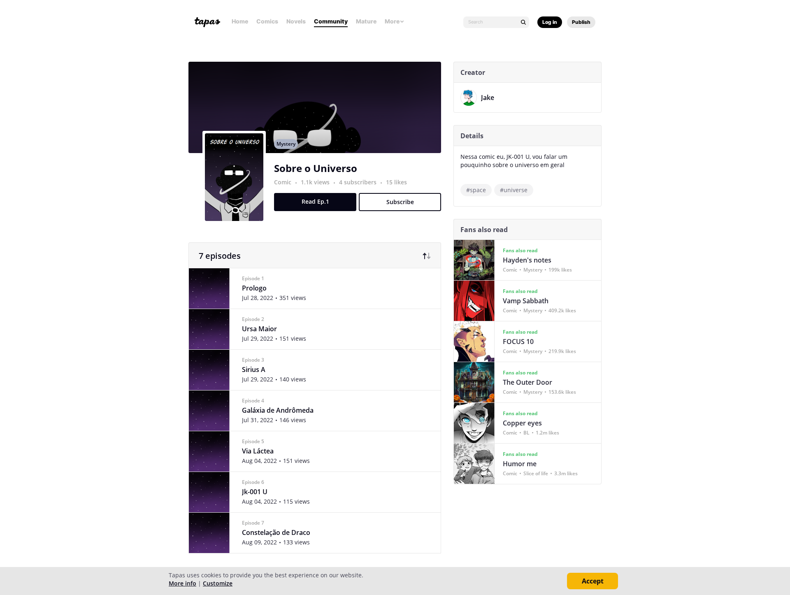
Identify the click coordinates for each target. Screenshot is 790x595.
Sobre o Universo (315, 168)
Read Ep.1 (315, 201)
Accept (593, 581)
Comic (282, 182)
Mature (366, 21)
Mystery (285, 143)
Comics (267, 21)
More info (182, 583)
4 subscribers (358, 182)
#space (476, 190)
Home (240, 21)
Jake (487, 97)
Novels (296, 21)
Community (331, 21)
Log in (549, 22)
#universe (513, 190)
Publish (581, 22)
